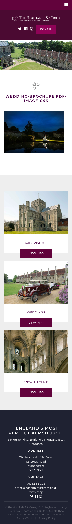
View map (36, 492)
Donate (46, 29)
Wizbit (29, 518)
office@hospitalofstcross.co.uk (36, 488)
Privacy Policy (47, 518)
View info (36, 253)
